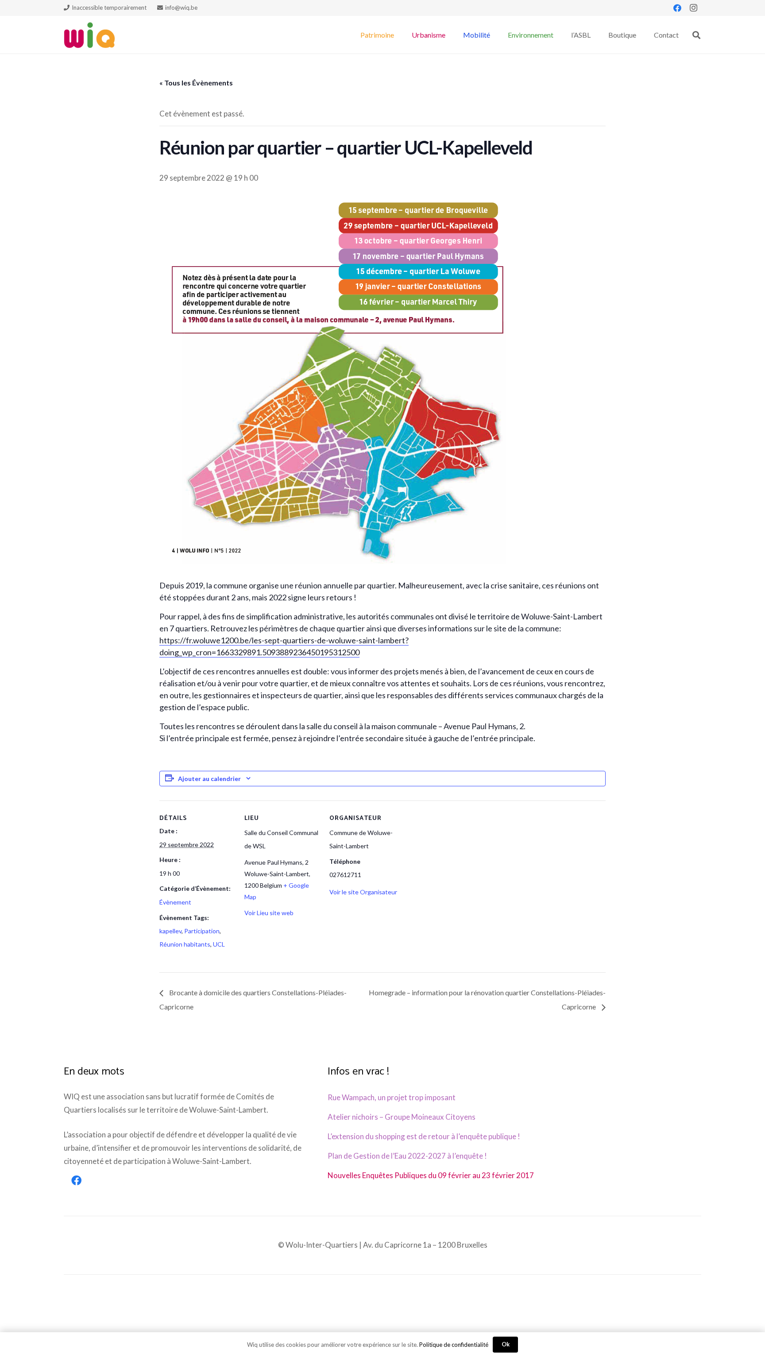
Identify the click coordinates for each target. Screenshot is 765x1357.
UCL (219, 944)
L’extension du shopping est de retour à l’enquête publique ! (424, 1136)
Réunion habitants (184, 944)
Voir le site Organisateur (363, 892)
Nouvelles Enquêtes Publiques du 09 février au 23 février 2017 (431, 1175)
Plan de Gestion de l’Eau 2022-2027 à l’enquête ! (407, 1155)
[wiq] (89, 35)
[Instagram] (693, 8)
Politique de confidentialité (453, 1344)
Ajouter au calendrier (209, 778)
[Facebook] (677, 8)
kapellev (170, 931)
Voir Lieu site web (269, 912)
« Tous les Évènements (196, 82)
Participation (202, 931)
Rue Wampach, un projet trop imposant (392, 1097)
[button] (398, 35)
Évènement (175, 902)
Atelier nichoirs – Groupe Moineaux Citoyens (401, 1116)
